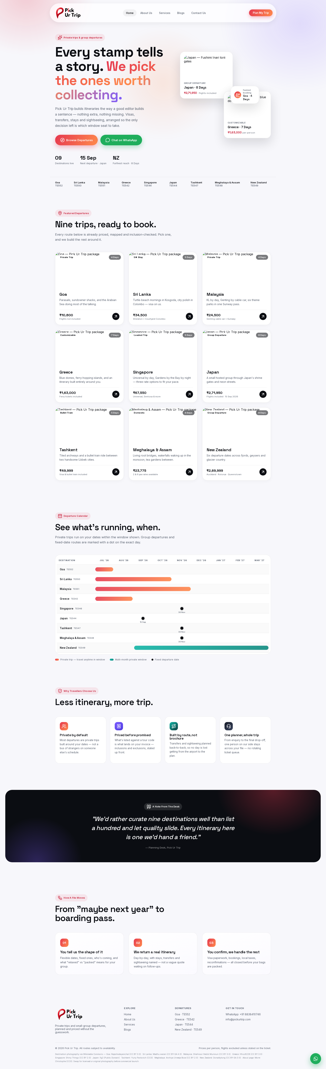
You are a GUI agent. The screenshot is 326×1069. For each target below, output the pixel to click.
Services (164, 13)
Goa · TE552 (182, 1014)
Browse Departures (79, 140)
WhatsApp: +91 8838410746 (243, 1014)
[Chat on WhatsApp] (315, 1058)
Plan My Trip (261, 12)
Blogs (181, 13)
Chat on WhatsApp (124, 140)
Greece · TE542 (185, 1019)
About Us (146, 13)
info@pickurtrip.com (238, 1019)
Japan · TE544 (184, 1024)
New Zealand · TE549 (188, 1029)
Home (130, 13)
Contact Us (198, 13)
